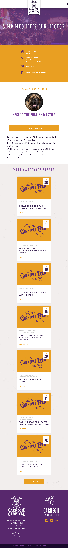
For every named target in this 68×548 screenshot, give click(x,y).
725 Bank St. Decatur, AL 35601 (33, 60)
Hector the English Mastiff (34, 114)
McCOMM (52, 545)
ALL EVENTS (34, 481)
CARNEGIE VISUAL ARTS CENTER (29, 545)
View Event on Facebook (36, 73)
